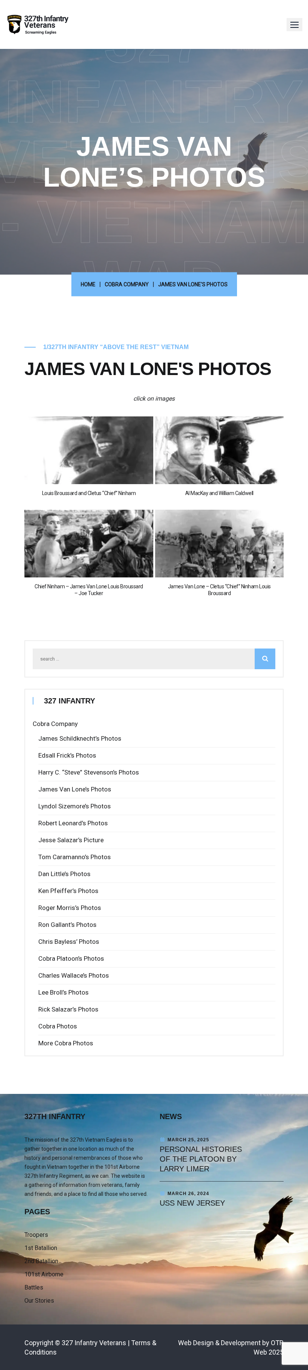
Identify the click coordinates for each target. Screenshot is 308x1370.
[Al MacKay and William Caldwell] (219, 450)
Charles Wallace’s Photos (73, 975)
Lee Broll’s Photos (63, 992)
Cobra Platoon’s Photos (71, 958)
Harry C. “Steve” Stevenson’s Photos (88, 772)
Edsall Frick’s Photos (67, 755)
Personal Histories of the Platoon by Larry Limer (201, 1159)
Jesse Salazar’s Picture (71, 840)
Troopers (36, 1234)
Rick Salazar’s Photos (68, 1009)
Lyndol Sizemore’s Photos (74, 806)
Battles (33, 1287)
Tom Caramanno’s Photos (74, 857)
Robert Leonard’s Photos (73, 823)
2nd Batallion (41, 1261)
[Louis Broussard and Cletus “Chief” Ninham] (88, 450)
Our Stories (39, 1300)
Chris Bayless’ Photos (68, 941)
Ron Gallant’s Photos (67, 924)
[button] (294, 24)
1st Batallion (40, 1248)
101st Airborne (43, 1274)
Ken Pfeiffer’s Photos (68, 891)
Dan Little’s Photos (64, 874)
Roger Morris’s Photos (69, 907)
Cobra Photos (57, 1026)
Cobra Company (55, 724)
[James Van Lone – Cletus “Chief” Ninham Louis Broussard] (219, 543)
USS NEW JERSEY (192, 1203)
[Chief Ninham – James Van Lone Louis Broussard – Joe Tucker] (88, 543)
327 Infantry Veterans (94, 1343)
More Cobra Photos (65, 1043)
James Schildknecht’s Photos (79, 738)
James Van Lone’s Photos (74, 789)
